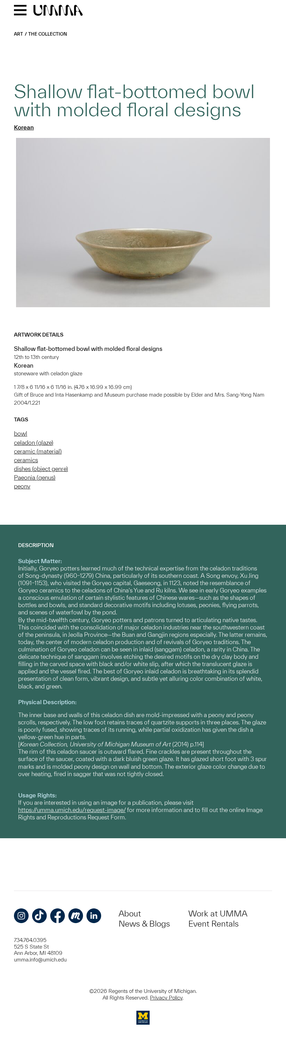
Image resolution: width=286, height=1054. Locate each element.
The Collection (47, 34)
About (130, 913)
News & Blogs (144, 923)
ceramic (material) (38, 451)
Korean (24, 127)
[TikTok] (39, 915)
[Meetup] (75, 915)
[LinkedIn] (93, 915)
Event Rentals (213, 923)
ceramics (26, 460)
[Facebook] (57, 915)
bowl (20, 433)
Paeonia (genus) (34, 477)
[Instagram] (21, 915)
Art (18, 34)
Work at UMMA (217, 913)
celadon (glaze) (33, 442)
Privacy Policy (166, 998)
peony (22, 486)
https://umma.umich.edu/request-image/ (72, 809)
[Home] (58, 11)
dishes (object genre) (41, 468)
